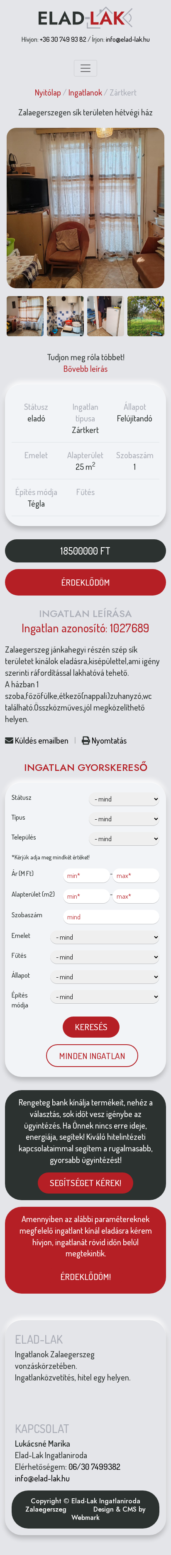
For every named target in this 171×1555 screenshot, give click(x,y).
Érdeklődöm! (85, 1276)
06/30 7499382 (94, 1466)
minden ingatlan (92, 1055)
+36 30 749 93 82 (63, 39)
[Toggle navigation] (85, 68)
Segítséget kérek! (85, 1182)
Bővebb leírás (85, 368)
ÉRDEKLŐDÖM (85, 582)
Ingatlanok (85, 92)
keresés (91, 1026)
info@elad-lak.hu (128, 39)
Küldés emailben (41, 740)
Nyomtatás (109, 740)
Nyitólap (48, 92)
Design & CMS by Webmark (108, 1513)
